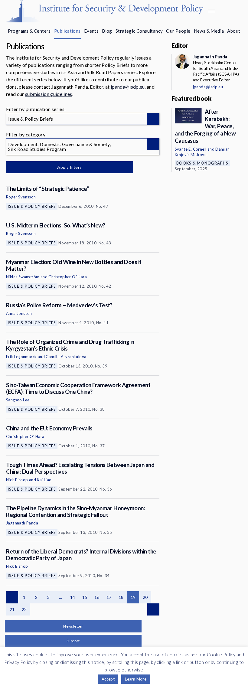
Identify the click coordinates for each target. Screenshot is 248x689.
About (233, 31)
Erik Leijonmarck (21, 356)
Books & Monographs (202, 163)
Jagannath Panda (22, 523)
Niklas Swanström (22, 276)
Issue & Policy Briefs (32, 206)
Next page (153, 609)
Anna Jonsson (19, 313)
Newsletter (73, 626)
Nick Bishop (17, 479)
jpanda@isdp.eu (128, 87)
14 (72, 597)
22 (24, 609)
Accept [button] (108, 679)
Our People (178, 31)
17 (109, 597)
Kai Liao (44, 479)
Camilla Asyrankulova (66, 356)
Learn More (135, 679)
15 (84, 597)
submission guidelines (48, 94)
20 (145, 597)
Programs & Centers (29, 31)
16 (97, 597)
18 (121, 597)
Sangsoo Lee (17, 399)
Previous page (12, 597)
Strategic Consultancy (139, 31)
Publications (67, 31)
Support (73, 640)
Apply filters (69, 167)
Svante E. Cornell (191, 149)
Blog (107, 31)
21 (12, 609)
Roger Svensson (21, 196)
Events (91, 31)
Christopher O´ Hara (67, 276)
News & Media (209, 31)
